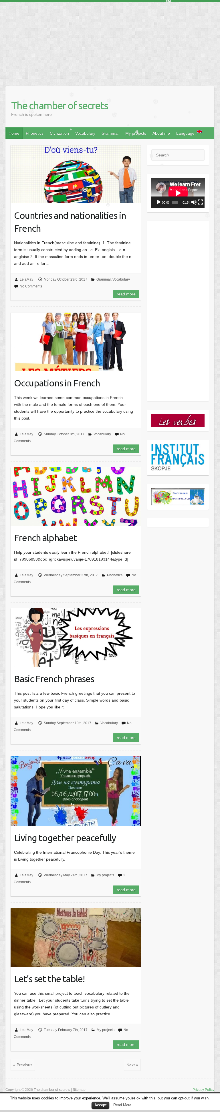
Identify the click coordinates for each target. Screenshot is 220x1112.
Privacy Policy (203, 1090)
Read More (122, 1105)
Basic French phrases (54, 679)
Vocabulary (85, 133)
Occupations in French (57, 383)
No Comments (31, 286)
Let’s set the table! (49, 979)
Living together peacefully (65, 838)
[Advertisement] (110, 42)
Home (14, 133)
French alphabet (45, 538)
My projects (135, 133)
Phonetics (34, 133)
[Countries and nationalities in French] (76, 174)
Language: (186, 133)
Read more (126, 294)
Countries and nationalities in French (70, 221)
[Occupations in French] (76, 342)
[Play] (159, 202)
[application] (178, 193)
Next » (132, 1065)
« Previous (22, 1065)
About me (161, 133)
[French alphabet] (76, 496)
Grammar (110, 133)
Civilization (59, 133)
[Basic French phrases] (76, 637)
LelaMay (26, 279)
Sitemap (79, 1090)
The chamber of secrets (59, 105)
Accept (100, 1105)
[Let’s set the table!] (76, 937)
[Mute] (194, 202)
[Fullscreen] (200, 202)
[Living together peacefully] (76, 790)
